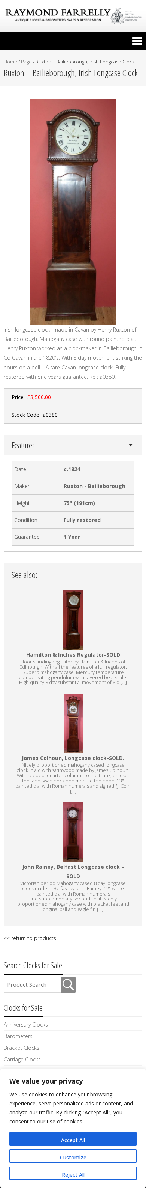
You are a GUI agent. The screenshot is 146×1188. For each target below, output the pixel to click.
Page (26, 61)
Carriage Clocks (22, 1059)
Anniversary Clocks (26, 1024)
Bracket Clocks (21, 1047)
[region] (73, 1128)
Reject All (73, 1174)
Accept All (73, 1140)
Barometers (18, 1036)
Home (10, 61)
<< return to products (30, 938)
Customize (73, 1157)
